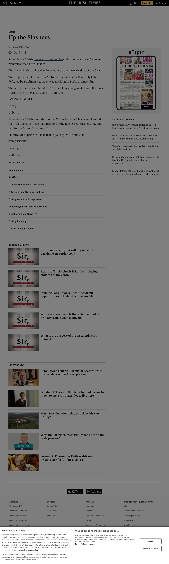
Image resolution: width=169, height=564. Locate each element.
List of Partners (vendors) (85, 544)
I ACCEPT (150, 541)
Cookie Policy (33, 550)
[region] (84, 545)
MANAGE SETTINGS (150, 549)
